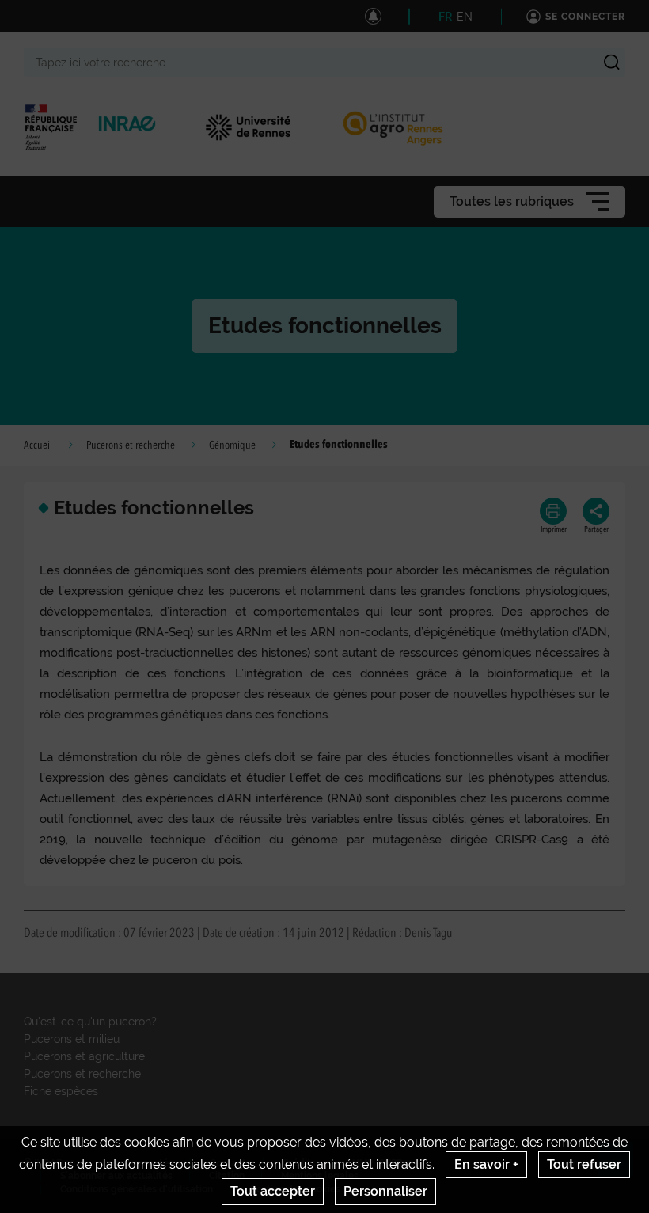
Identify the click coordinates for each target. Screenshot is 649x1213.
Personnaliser (385, 1191)
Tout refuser (584, 1164)
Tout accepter (272, 1191)
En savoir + (486, 1164)
